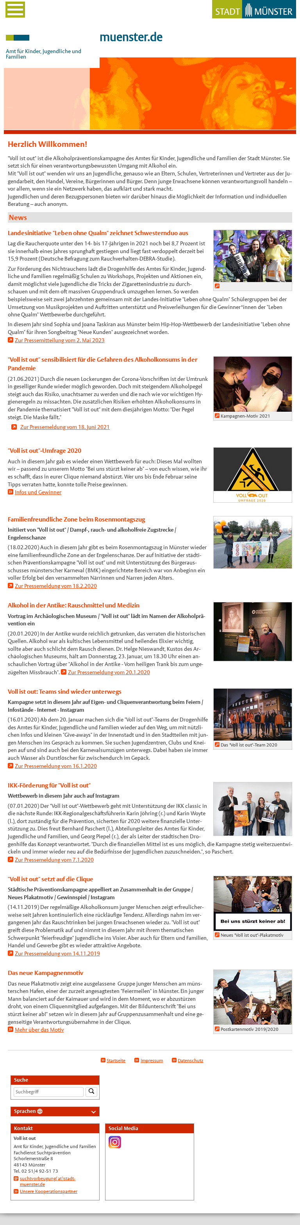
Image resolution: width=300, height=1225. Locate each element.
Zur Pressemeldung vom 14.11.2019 (57, 953)
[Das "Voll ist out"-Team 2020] (253, 736)
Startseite (116, 1060)
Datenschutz (190, 1060)
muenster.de (131, 37)
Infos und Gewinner (38, 492)
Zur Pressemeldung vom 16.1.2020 (56, 766)
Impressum (152, 1060)
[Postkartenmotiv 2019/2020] (253, 1021)
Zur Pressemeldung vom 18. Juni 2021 (65, 427)
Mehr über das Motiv (39, 1030)
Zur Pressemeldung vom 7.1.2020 (54, 860)
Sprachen (25, 1111)
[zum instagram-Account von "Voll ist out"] (115, 1145)
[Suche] (91, 1092)
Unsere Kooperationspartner (48, 1191)
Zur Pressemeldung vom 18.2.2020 (56, 586)
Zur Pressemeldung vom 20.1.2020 (109, 672)
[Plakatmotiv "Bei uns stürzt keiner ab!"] (253, 926)
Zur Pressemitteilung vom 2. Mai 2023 (60, 340)
